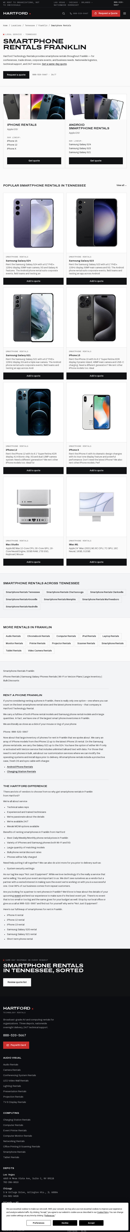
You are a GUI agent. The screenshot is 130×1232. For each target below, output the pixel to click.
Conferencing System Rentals (19, 1075)
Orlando (85, 2)
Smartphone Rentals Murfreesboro (100, 599)
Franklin (43, 25)
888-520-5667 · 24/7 (44, 74)
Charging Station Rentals (21, 771)
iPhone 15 (12, 141)
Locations (16, 25)
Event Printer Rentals (15, 1130)
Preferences (38, 1223)
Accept (91, 1223)
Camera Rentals (12, 1070)
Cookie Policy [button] (102, 1212)
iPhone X (11, 149)
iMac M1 (73, 544)
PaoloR (20, 1230)
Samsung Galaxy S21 (80, 152)
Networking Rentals (14, 1141)
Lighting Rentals (12, 1086)
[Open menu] (124, 13)
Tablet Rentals (13, 650)
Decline (65, 1223)
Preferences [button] (50, 1216)
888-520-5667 (119, 3)
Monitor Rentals (14, 643)
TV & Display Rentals (14, 1102)
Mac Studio (12, 544)
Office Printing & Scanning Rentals (21, 1146)
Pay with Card (18, 1045)
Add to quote (33, 281)
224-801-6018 (10, 1196)
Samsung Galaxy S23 (80, 148)
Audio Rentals (13, 636)
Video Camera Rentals (40, 650)
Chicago (73, 2)
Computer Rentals (66, 636)
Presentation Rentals (14, 1091)
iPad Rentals (89, 636)
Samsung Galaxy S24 (80, 144)
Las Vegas (59, 2)
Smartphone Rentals (113, 643)
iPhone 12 (12, 145)
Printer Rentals (37, 643)
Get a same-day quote (54, 64)
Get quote (34, 161)
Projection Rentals (13, 1096)
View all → (122, 185)
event (17, 895)
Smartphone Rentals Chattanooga (65, 592)
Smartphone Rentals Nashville (22, 607)
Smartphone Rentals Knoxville (21, 599)
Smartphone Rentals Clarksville (106, 592)
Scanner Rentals (86, 643)
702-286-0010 (10, 1182)
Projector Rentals (61, 643)
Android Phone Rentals (20, 767)
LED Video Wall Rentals (16, 1080)
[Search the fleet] (63, 13)
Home (5, 25)
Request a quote (16, 75)
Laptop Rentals (111, 636)
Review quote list (17, 982)
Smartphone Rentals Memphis (60, 599)
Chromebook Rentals (38, 636)
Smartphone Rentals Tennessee (23, 592)
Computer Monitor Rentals (17, 1136)
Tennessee (30, 25)
